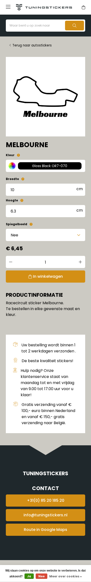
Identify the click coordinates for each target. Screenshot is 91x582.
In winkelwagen (48, 276)
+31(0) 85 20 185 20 (45, 500)
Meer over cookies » (65, 576)
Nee (41, 576)
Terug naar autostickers (32, 45)
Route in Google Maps (45, 529)
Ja (29, 576)
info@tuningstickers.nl (45, 515)
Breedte (12, 179)
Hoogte (12, 200)
